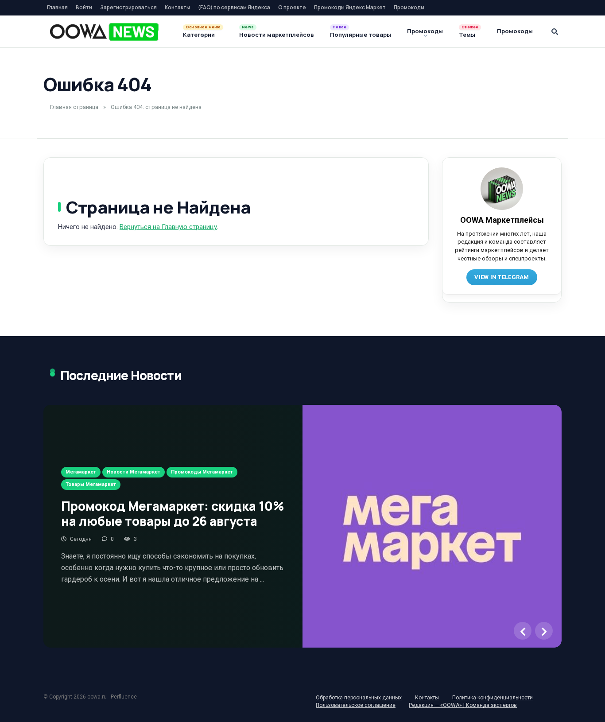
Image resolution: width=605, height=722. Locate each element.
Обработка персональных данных (359, 698)
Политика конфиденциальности (492, 698)
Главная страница (74, 107)
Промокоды (409, 7)
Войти (84, 7)
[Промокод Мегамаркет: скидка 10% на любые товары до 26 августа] (432, 526)
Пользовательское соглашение (356, 705)
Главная (57, 7)
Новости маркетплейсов (276, 35)
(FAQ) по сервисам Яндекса (234, 7)
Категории (199, 35)
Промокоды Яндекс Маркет (350, 7)
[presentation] (522, 631)
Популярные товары (360, 35)
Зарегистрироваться (128, 7)
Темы (467, 35)
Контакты (177, 7)
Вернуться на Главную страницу (168, 227)
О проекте (292, 7)
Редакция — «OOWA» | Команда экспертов (463, 705)
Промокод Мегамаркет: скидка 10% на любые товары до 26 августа (172, 513)
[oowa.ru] (104, 31)
